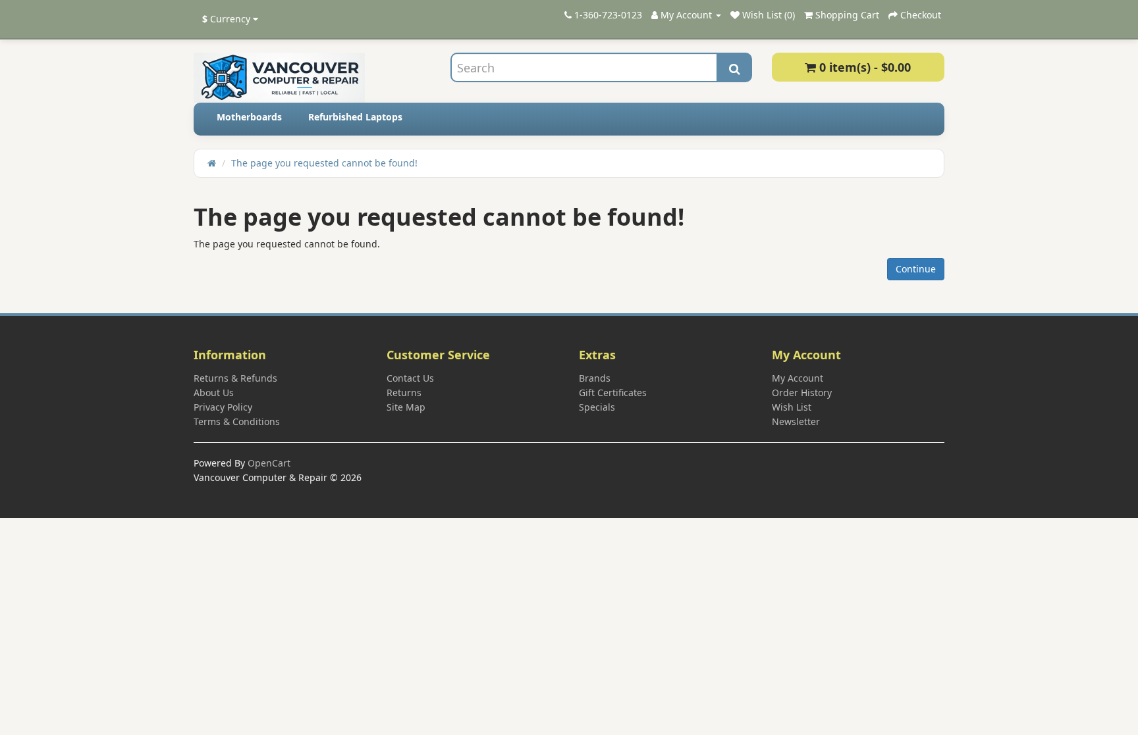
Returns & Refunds (235, 378)
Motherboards (249, 117)
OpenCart (269, 463)
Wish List (791, 407)
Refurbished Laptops (355, 117)
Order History (802, 392)
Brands (594, 378)
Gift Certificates (613, 392)
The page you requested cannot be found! (324, 163)
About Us (214, 392)
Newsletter (796, 421)
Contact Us (410, 378)
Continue (916, 269)
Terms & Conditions (237, 421)
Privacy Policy (223, 407)
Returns (404, 392)
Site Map (406, 407)
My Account (797, 378)
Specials (597, 407)
